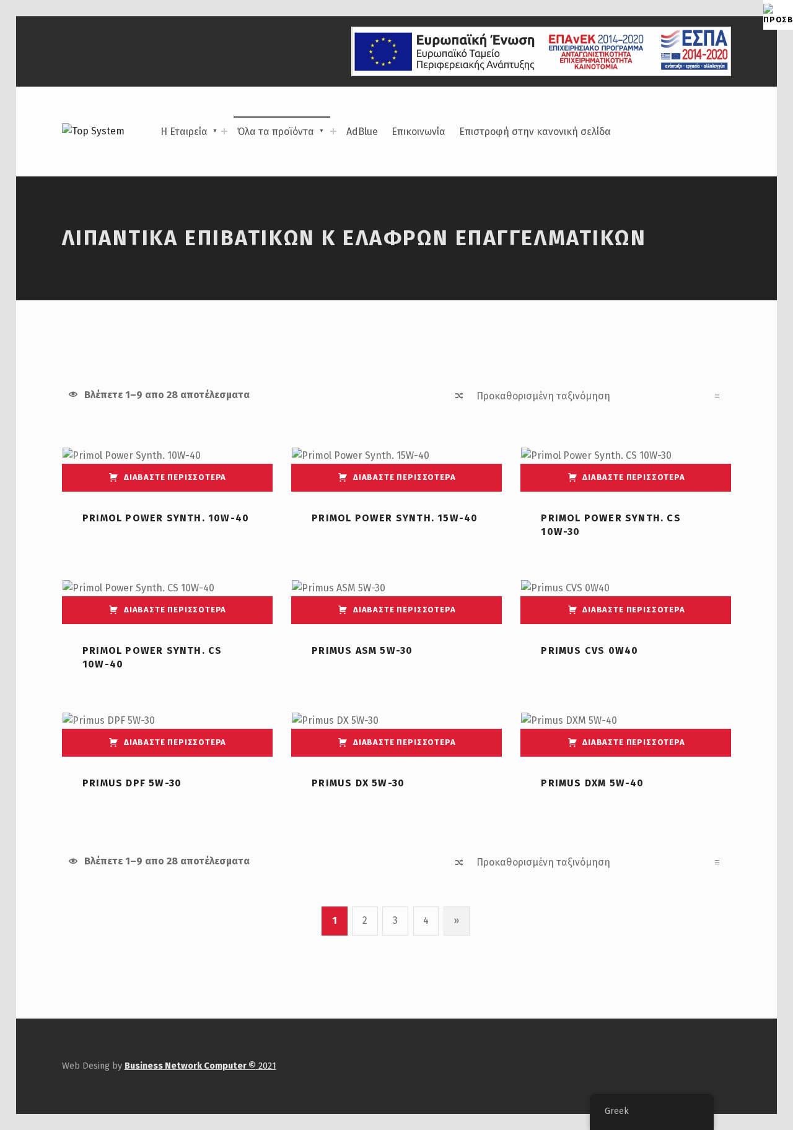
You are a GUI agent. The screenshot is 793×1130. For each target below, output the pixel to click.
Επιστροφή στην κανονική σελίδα (535, 131)
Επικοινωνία (418, 131)
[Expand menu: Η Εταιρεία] (224, 131)
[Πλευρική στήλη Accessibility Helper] (778, 15)
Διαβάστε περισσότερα (175, 477)
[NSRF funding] (541, 50)
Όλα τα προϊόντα (275, 131)
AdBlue (362, 131)
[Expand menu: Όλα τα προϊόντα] (333, 131)
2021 (200, 1065)
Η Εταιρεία (184, 131)
